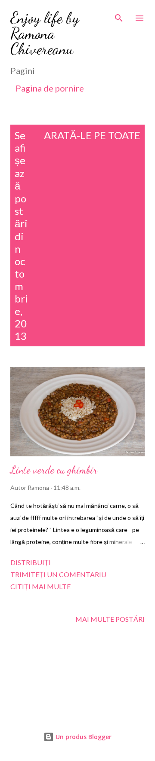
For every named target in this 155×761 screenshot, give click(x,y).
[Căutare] (119, 15)
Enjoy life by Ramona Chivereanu (44, 33)
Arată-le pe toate (92, 135)
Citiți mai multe (40, 586)
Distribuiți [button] (30, 562)
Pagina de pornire (50, 88)
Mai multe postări (110, 619)
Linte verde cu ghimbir (53, 470)
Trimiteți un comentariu (58, 574)
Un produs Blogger (83, 737)
